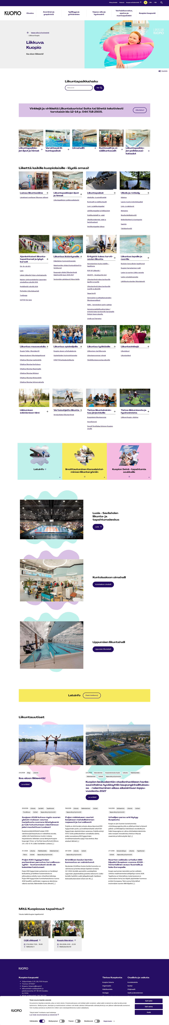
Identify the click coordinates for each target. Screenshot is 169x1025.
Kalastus (124, 197)
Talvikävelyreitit (126, 228)
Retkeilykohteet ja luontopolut (131, 219)
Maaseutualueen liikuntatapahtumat (32, 355)
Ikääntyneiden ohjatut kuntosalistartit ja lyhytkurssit (67, 266)
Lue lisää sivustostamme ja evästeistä (43, 1015)
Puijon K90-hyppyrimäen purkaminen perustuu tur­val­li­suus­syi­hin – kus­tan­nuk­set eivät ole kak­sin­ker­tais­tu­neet (41, 863)
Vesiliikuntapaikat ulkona (95, 226)
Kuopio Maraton (66, 940)
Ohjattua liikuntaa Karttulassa (30, 364)
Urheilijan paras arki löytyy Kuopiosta (123, 818)
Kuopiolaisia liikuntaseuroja (96, 417)
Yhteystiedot (113, 2)
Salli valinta (149, 1006)
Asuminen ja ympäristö (48, 13)
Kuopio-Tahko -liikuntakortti (29, 351)
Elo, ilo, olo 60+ (25, 266)
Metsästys (124, 210)
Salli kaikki (148, 1001)
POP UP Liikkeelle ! (93, 270)
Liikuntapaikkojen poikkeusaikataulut (66, 200)
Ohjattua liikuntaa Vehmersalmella (32, 382)
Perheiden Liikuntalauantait (29, 291)
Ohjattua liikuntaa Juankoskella (30, 360)
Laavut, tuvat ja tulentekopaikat (132, 202)
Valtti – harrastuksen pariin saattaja (99, 304)
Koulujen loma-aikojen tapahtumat (133, 263)
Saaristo (123, 224)
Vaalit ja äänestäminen (135, 993)
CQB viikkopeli (32, 940)
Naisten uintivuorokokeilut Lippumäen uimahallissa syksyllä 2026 (33, 281)
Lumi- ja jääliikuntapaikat (95, 206)
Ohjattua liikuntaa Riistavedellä (30, 377)
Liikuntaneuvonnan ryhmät (96, 355)
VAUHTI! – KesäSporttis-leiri (97, 275)
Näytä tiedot (108, 1021)
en (151, 2)
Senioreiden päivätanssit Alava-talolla (66, 279)
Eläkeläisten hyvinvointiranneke (65, 261)
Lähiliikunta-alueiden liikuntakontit (133, 281)
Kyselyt (130, 986)
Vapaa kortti (91, 293)
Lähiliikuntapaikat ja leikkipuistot (98, 210)
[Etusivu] (28, 33)
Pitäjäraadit (131, 989)
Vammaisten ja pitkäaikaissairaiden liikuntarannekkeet (99, 299)
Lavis (21, 270)
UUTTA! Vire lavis (26, 300)
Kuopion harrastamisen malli (131, 268)
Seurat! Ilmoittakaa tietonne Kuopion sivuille (100, 427)
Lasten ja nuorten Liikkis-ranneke (132, 272)
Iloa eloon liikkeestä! (32, 778)
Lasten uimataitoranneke (129, 277)
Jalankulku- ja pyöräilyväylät (96, 197)
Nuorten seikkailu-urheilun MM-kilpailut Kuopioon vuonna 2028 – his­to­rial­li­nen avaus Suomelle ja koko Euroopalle (126, 863)
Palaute (122, 2)
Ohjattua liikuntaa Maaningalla (30, 369)
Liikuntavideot (126, 355)
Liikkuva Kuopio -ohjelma (129, 417)
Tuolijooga (23, 295)
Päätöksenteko (107, 989)
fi (146, 2)
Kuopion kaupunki (147, 13)
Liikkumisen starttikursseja (96, 351)
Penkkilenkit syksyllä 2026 (29, 286)
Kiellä (149, 1012)
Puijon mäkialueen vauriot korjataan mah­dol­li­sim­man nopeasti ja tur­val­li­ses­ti (79, 819)
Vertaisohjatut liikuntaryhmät (64, 414)
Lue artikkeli (25, 784)
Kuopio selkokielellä (132, 2)
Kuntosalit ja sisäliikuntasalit (97, 202)
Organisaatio (106, 986)
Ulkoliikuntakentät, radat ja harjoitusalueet (96, 221)
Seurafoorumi (92, 421)
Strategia (105, 993)
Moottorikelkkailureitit (129, 215)
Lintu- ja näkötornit (127, 206)
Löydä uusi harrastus (94, 318)
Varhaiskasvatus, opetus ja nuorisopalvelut (124, 13)
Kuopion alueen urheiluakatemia (65, 351)
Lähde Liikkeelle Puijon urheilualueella (33, 275)
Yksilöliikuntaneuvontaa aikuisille (98, 360)
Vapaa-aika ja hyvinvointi (99, 13)
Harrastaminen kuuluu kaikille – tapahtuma (98, 265)
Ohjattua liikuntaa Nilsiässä (29, 373)
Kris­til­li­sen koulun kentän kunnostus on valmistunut (79, 861)
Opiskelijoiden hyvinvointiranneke (65, 355)
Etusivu (30, 13)
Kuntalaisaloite (133, 982)
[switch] (62, 1021)
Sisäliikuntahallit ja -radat (96, 215)
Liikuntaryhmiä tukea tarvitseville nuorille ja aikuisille (98, 287)
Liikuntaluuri (125, 351)
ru (156, 2)
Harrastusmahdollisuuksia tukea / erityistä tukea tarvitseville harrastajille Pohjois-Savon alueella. (100, 312)
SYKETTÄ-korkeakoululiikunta (64, 360)
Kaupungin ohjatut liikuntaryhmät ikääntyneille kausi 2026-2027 (65, 273)
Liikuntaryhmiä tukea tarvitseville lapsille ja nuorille (98, 280)
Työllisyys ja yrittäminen (74, 13)
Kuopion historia (108, 982)
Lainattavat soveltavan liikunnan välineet (34, 197)
